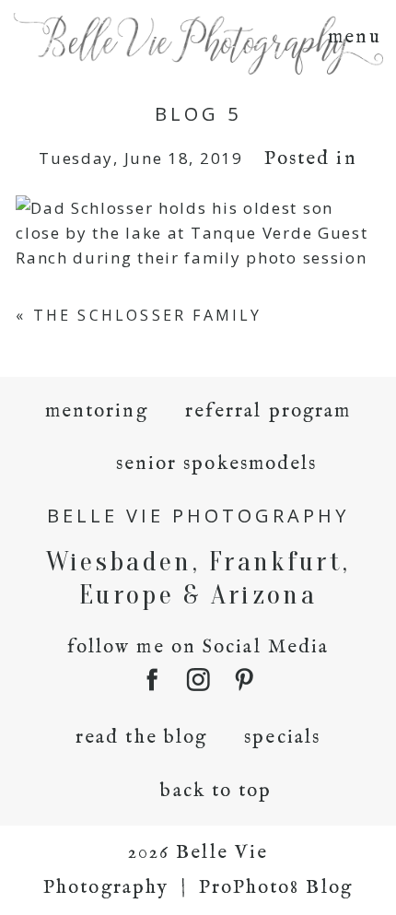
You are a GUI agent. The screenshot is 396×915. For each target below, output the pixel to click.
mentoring (96, 411)
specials (282, 737)
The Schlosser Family (147, 315)
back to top (216, 791)
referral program (268, 411)
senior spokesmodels (217, 464)
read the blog (141, 737)
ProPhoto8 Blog (276, 887)
